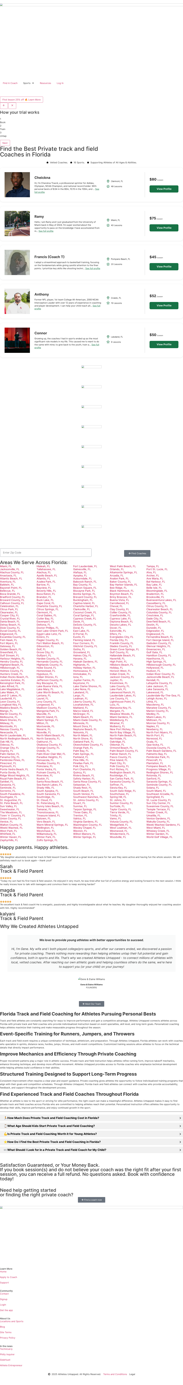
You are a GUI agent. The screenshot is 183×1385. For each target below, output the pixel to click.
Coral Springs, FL (83, 615)
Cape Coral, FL (46, 603)
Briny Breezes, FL (121, 597)
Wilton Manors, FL (84, 833)
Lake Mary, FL (45, 689)
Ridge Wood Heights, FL (15, 775)
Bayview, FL (44, 587)
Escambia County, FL (13, 636)
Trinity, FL (116, 815)
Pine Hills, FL (81, 760)
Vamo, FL (115, 818)
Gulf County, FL (119, 652)
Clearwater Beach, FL (159, 609)
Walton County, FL (11, 824)
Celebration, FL (9, 606)
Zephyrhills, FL (9, 840)
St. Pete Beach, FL (11, 803)
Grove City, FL (45, 652)
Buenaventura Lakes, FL (161, 600)
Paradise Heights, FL (49, 757)
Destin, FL (152, 624)
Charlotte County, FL (49, 606)
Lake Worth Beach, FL (50, 692)
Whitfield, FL (7, 833)
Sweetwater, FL (9, 809)
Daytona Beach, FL (121, 621)
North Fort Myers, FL (159, 732)
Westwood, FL (119, 830)
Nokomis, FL (80, 732)
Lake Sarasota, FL (157, 689)
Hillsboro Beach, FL (121, 664)
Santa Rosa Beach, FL (50, 781)
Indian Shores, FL (47, 676)
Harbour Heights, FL (12, 658)
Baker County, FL (120, 581)
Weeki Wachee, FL (11, 827)
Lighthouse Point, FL (122, 701)
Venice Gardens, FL (158, 818)
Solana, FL (152, 787)
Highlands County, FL (50, 664)
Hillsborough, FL (10, 667)
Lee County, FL (119, 698)
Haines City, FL (82, 655)
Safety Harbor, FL (84, 778)
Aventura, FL (8, 581)
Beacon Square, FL (85, 587)
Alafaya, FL (80, 572)
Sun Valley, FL (8, 806)
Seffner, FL (117, 784)
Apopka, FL (80, 575)
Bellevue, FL (7, 590)
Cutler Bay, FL (45, 618)
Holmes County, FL (11, 670)
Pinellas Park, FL (83, 763)
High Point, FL (118, 661)
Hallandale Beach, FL (122, 655)
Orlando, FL (117, 569)
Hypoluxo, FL (45, 673)
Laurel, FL (43, 698)
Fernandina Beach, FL (159, 636)
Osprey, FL (6, 750)
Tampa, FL (152, 566)
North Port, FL (155, 735)
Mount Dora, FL (82, 726)
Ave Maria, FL (154, 578)
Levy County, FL (46, 701)
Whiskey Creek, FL (158, 830)
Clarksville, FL (81, 609)
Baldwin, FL (7, 584)
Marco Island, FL (83, 710)
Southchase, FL (119, 793)
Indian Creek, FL (120, 673)
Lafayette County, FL (159, 683)
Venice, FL (6, 821)
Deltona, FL (44, 624)
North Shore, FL (83, 738)
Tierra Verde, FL (120, 812)
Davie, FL (78, 621)
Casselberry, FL (156, 603)
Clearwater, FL (9, 612)
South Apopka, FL (48, 790)
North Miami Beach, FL (50, 735)
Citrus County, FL (157, 606)
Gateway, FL (7, 646)
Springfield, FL (155, 796)
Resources (45, 83)
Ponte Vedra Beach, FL (14, 769)
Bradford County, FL (12, 597)
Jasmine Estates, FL (12, 680)
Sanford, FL (153, 778)
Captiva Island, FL (84, 603)
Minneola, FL (81, 723)
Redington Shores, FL (159, 772)
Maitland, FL (80, 707)
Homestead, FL (46, 670)
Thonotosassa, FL (48, 812)
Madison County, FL (49, 707)
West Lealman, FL (121, 827)
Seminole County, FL (159, 784)
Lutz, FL (115, 704)
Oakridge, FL (117, 741)
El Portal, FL (80, 633)
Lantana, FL (44, 695)
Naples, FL (152, 726)
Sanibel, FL (6, 781)
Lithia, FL (151, 701)
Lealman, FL (80, 698)
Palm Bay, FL (81, 750)
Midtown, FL (154, 720)
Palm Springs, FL (83, 753)
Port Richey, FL (119, 769)
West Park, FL (8, 830)
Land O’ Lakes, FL (11, 695)
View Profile (164, 188)
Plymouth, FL (8, 766)
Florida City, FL (119, 640)
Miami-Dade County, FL (87, 720)
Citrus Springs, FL (48, 609)
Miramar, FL (117, 723)
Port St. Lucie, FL (157, 569)
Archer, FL (152, 575)
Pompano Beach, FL (158, 766)
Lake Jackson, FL (157, 686)
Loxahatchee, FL (83, 704)
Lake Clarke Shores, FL (87, 686)
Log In (60, 83)
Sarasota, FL (7, 784)
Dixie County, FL (10, 627)
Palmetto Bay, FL (156, 753)
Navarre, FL (44, 729)
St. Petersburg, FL (48, 803)
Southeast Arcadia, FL (160, 793)
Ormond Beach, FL (121, 747)
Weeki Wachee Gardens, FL (163, 824)
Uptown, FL (44, 818)
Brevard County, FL (85, 597)
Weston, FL (80, 830)
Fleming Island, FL (84, 640)
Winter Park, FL (46, 837)
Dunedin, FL (153, 627)
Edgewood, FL (9, 633)
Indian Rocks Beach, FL (14, 676)
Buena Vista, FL (119, 600)
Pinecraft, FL (154, 760)
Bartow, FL (43, 584)
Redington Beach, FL (122, 772)
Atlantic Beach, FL (11, 578)
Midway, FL (7, 723)
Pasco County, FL (120, 757)
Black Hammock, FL (122, 590)
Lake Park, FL (118, 689)
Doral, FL (78, 627)
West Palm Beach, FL (123, 566)
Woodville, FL (118, 837)
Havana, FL (80, 658)
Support (4, 1282)
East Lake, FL (81, 630)
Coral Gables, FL (47, 615)
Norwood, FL (154, 738)
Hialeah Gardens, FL (85, 661)
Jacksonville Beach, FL (160, 676)
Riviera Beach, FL (83, 775)
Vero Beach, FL (46, 821)
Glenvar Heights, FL (158, 646)
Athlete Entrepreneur (11, 1365)
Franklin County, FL (122, 643)
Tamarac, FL (44, 809)
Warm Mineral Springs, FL (52, 824)
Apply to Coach (8, 1277)
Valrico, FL (79, 818)
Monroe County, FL (158, 723)
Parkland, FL (80, 757)
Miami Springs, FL (47, 720)
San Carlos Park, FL (122, 778)
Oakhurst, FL (44, 741)
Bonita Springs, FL (84, 593)
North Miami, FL (83, 735)
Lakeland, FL (81, 692)
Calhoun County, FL (12, 603)
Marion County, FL (157, 710)
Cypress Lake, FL (120, 618)
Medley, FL (153, 713)
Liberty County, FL (84, 701)
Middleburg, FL (119, 720)
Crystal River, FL (10, 618)
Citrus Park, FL (9, 609)
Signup (3, 1299)
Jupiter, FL (116, 680)
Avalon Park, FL (119, 578)
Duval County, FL (10, 630)
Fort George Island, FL (160, 640)
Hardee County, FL (48, 658)
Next (5, 143)
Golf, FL (41, 649)
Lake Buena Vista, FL (49, 686)
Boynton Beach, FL (121, 593)
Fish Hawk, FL (8, 640)
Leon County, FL (10, 701)
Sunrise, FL (80, 806)
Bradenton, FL (155, 593)
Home (3, 1271)
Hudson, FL (153, 670)
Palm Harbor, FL (9, 753)
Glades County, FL (121, 646)
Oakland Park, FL (83, 741)
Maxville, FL (44, 713)
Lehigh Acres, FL (156, 698)
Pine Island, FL (119, 760)
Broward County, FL (12, 600)
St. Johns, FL (118, 800)
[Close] (12, 106)
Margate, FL (117, 710)
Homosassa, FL (82, 670)
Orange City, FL (9, 747)
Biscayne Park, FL (84, 590)
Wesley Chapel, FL (84, 827)
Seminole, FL (8, 787)
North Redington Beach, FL (16, 738)
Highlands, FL (81, 664)
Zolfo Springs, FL (47, 840)
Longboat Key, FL (10, 704)
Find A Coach (10, 83)
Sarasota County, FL (122, 781)
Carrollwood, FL (119, 603)
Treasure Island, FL (48, 815)
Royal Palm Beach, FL (13, 778)
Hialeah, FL (43, 566)
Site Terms (5, 1332)
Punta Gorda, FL (10, 772)
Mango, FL (6, 710)
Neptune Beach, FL (85, 729)
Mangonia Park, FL (48, 710)
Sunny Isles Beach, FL (50, 806)
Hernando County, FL (50, 661)
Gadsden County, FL (158, 643)
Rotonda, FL (153, 775)
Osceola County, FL (158, 747)
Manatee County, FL (158, 707)
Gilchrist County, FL (85, 646)
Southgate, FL (8, 796)
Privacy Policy (7, 1337)
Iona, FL (78, 676)
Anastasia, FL (8, 575)
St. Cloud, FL (44, 800)
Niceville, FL (44, 732)
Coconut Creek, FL (84, 612)
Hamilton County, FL (158, 655)
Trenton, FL (80, 815)
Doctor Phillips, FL (48, 627)
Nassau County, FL (11, 729)
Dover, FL (116, 627)
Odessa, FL (7, 744)
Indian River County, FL (160, 673)
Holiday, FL (116, 667)
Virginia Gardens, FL (85, 821)
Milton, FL (43, 723)
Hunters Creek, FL (11, 673)
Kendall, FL (153, 680)
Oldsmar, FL (117, 744)
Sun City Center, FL (158, 803)
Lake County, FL (120, 686)
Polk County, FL (119, 766)
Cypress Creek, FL (84, 618)
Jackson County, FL (122, 676)
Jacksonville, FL (9, 569)
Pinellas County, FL (48, 763)
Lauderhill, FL (8, 698)
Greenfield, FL (8, 652)
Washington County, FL (87, 824)
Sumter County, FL (121, 803)
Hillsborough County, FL (161, 664)
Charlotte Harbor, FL (85, 606)
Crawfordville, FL (120, 615)
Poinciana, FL (45, 766)
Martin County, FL (11, 713)
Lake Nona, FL (82, 689)
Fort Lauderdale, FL (85, 566)
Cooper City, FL (9, 615)
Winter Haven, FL (10, 837)
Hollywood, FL (155, 667)
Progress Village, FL (158, 769)
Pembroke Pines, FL (12, 760)
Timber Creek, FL (157, 812)
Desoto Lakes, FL (120, 624)
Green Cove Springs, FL (124, 649)
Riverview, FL (45, 775)
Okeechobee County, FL (88, 744)
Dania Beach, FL (10, 621)
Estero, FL (43, 636)
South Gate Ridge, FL (123, 790)
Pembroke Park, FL (158, 757)
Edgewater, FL (155, 630)
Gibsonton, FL (45, 646)
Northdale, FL (118, 738)
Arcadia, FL (117, 575)
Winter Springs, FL (84, 837)
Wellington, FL (45, 827)
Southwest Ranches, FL (88, 796)
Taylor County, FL (120, 809)
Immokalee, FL (82, 673)
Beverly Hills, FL (46, 590)
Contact (4, 1293)
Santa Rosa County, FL (87, 781)
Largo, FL (79, 695)
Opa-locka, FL (154, 744)
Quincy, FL (79, 772)
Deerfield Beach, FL (158, 621)
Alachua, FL (44, 572)
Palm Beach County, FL (124, 750)
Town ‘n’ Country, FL (12, 815)
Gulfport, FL (44, 655)
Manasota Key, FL (121, 707)
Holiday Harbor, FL (84, 667)
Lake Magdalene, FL (12, 689)
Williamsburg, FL (47, 833)
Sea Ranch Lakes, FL (49, 784)
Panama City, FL (10, 757)
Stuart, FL (79, 803)
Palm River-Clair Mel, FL (51, 753)
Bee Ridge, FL (118, 587)
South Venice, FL (83, 793)
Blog (2, 1326)
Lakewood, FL (155, 692)
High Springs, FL (156, 661)
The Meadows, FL (11, 812)
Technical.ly (6, 1349)
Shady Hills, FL (45, 787)
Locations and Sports (11, 1321)
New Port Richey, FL (122, 729)
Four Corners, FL (83, 643)
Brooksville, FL (155, 597)
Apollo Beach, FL (47, 575)
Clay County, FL (119, 609)
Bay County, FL (82, 584)
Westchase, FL (46, 830)
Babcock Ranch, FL (85, 581)
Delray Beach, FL (10, 624)
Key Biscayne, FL (47, 683)
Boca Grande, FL (10, 593)
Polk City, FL (80, 766)
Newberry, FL (154, 729)
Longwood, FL (45, 704)
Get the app (6, 1310)
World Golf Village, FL (159, 837)
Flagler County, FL (48, 640)
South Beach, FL (83, 790)
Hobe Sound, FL (46, 667)
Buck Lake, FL (45, 600)
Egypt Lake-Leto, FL (49, 633)
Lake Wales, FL (9, 692)
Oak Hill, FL (7, 741)
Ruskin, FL (43, 778)
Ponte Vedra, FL (46, 769)
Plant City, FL (118, 763)
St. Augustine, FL (10, 800)
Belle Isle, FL (154, 587)
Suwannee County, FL (160, 806)
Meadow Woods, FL (122, 713)
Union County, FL (10, 818)
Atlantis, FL (43, 578)
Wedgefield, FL (119, 824)
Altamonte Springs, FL (123, 572)
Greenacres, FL (155, 649)
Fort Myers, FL (9, 643)
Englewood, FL (155, 633)
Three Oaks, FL (82, 812)
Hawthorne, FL (155, 658)
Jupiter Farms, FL (84, 680)
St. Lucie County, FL (158, 800)
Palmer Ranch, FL (120, 753)
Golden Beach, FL (11, 649)
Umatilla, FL (153, 815)
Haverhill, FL (117, 658)
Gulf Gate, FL (154, 652)
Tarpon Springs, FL (85, 809)
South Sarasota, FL (48, 793)
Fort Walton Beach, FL (50, 643)
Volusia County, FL (121, 821)
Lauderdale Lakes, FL (123, 695)
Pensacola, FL (45, 760)
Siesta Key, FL (118, 787)
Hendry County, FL (11, 661)
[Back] (4, 106)
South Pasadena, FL (12, 793)
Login (3, 1304)
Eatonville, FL (118, 630)
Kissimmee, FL (119, 683)
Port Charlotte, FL (84, 769)
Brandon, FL (44, 597)
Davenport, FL (45, 621)
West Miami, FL (155, 827)
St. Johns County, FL (86, 800)
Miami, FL (6, 566)
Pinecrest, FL (8, 763)
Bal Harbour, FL (155, 581)
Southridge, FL (46, 796)
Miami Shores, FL (10, 720)
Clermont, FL (44, 612)
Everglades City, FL (121, 636)
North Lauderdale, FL (13, 735)
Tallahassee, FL (46, 569)
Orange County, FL (48, 747)
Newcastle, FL (8, 732)
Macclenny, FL (155, 704)
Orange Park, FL (83, 747)
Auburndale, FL (82, 578)
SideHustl (5, 1359)
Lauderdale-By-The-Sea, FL (163, 695)
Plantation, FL (154, 763)
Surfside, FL (117, 806)
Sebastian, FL (81, 784)
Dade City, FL (154, 618)
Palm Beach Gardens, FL (161, 750)
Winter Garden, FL (157, 833)
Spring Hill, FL (118, 796)
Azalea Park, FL (46, 581)
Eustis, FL (79, 636)
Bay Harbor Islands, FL (123, 584)
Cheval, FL (116, 606)
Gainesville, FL (82, 569)
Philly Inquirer (7, 1354)
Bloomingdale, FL (156, 590)
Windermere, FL (120, 833)
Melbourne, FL (9, 717)
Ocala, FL (152, 741)
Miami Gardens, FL (121, 717)
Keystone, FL (81, 683)
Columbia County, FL (159, 612)
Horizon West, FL (120, 670)
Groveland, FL (81, 652)
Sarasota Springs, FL (159, 781)
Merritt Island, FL (47, 717)
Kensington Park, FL (12, 683)
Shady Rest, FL (82, 787)
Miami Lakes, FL (156, 717)
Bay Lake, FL (154, 584)
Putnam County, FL (48, 772)
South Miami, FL (156, 790)
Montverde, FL (46, 726)
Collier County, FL (121, 612)
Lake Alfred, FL (9, 686)
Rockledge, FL (118, 775)
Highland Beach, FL (12, 664)
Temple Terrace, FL (158, 809)
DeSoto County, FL (85, 624)
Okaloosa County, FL (49, 744)
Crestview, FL (154, 615)
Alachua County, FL (12, 572)
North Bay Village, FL (123, 732)
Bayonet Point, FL (11, 587)
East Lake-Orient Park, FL (52, 630)
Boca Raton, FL (46, 593)
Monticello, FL (8, 726)
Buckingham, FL (83, 600)
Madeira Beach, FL (11, 707)
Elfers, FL (115, 633)
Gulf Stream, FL (9, 655)
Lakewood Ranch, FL (122, 692)
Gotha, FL (79, 649)
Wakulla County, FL (158, 821)
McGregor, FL (81, 713)
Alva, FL (151, 572)
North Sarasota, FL (48, 738)
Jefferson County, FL (50, 680)
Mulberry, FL (117, 726)
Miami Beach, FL (83, 717)
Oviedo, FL (43, 750)
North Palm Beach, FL (123, 735)
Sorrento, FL (7, 790)
